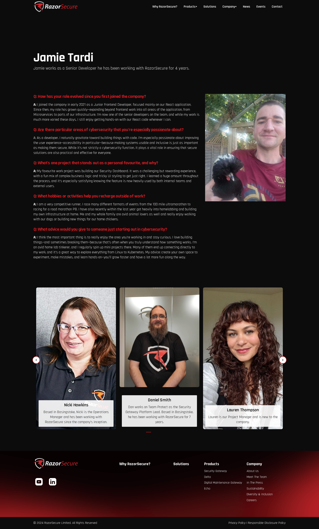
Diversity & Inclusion (260, 494)
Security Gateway (215, 471)
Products (211, 464)
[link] (76, 358)
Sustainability (255, 488)
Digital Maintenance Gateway (223, 482)
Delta (207, 477)
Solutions (181, 464)
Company (254, 464)
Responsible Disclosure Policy (267, 523)
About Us (253, 471)
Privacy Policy (237, 523)
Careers (252, 500)
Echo (207, 488)
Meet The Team (257, 477)
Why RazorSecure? (134, 464)
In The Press (255, 482)
